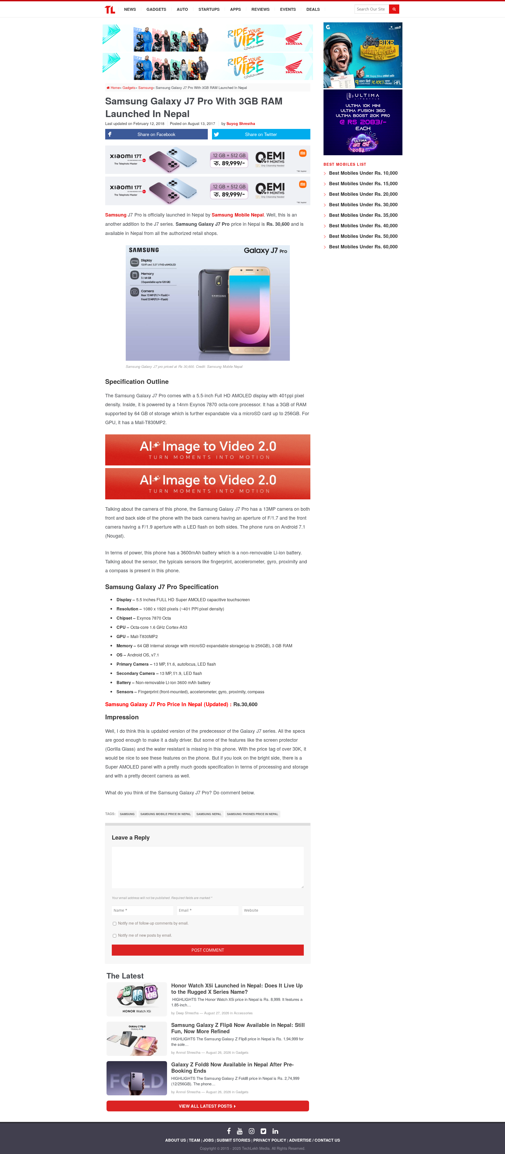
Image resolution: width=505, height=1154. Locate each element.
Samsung (116, 214)
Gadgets (156, 9)
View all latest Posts (207, 1106)
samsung (127, 814)
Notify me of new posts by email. (145, 935)
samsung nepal (208, 814)
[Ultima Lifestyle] (363, 153)
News (130, 9)
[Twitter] (263, 1130)
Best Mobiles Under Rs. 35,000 (363, 215)
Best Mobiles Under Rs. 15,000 (363, 183)
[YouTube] (240, 1130)
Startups (209, 9)
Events (288, 9)
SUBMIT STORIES (233, 1140)
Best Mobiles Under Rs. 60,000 (363, 246)
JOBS (208, 1140)
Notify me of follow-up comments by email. (153, 923)
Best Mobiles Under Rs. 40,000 (363, 225)
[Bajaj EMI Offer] (363, 86)
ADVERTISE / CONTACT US (314, 1140)
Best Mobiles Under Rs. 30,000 (363, 204)
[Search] (394, 9)
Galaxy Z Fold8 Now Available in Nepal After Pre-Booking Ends (232, 1067)
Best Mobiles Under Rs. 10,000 (363, 172)
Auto (182, 9)
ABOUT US (175, 1140)
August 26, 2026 (218, 1052)
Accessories (243, 1012)
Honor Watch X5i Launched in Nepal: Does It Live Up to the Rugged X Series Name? (237, 988)
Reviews (260, 9)
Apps (235, 9)
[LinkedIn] (275, 1130)
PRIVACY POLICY (269, 1140)
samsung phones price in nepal (252, 814)
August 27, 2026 (216, 1012)
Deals (313, 9)
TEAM (194, 1140)
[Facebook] (229, 1130)
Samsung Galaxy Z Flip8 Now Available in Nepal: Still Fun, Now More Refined (238, 1028)
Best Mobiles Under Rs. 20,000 (363, 193)
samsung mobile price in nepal (165, 814)
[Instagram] (251, 1130)
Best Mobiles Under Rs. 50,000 (363, 236)
